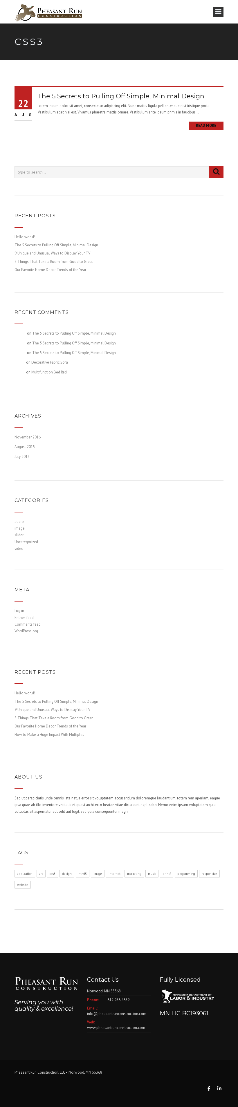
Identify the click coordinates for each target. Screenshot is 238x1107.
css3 (52, 874)
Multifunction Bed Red (49, 372)
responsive (209, 874)
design (67, 874)
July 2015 (22, 456)
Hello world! (25, 236)
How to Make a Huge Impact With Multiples (49, 734)
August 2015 (25, 446)
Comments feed (28, 624)
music (152, 874)
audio (19, 521)
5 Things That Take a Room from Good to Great (54, 261)
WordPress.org (26, 631)
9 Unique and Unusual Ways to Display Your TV (52, 253)
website (22, 885)
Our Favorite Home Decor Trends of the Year (50, 269)
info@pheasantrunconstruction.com (116, 1013)
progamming (186, 874)
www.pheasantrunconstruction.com (116, 1027)
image (20, 528)
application (25, 874)
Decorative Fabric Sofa (49, 362)
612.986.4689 (118, 999)
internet (114, 874)
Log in (19, 610)
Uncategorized (26, 541)
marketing (134, 874)
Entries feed (24, 617)
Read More (206, 125)
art (41, 874)
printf (167, 874)
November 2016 (28, 437)
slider (19, 534)
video (19, 548)
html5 (82, 874)
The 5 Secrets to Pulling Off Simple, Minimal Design (121, 96)
